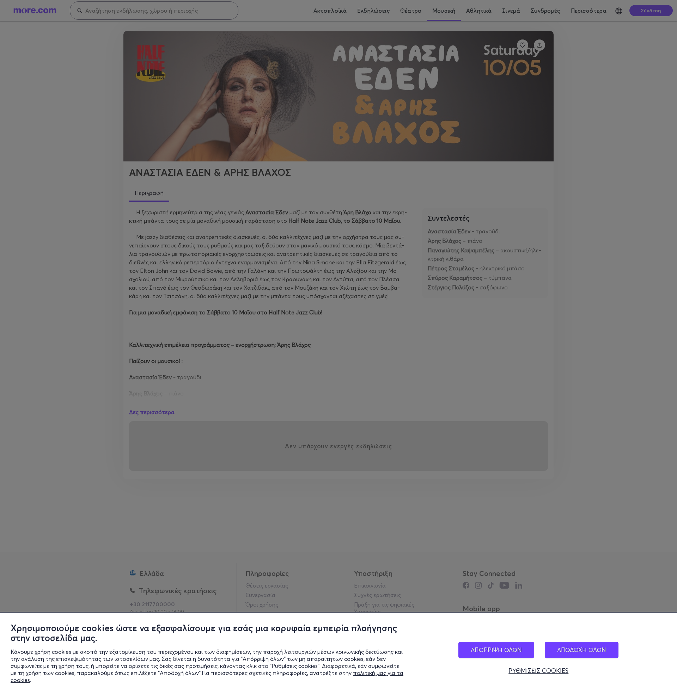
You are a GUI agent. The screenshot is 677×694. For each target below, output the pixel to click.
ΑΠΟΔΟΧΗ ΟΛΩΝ (581, 649)
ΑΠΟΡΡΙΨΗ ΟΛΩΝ (496, 649)
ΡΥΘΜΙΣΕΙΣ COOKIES (538, 670)
